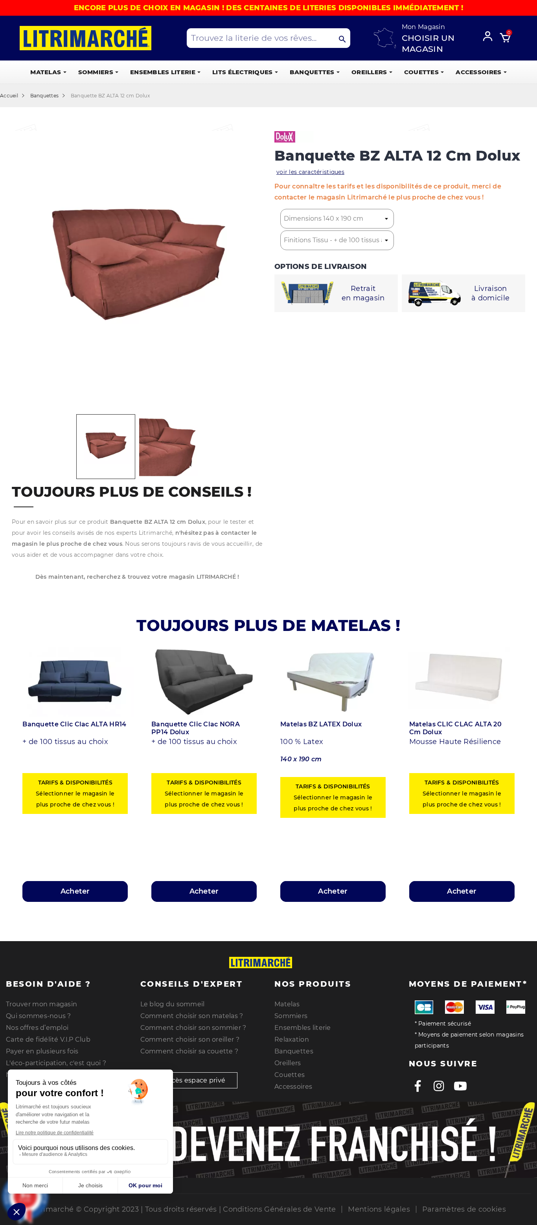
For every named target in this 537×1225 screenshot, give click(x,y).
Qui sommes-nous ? (38, 1016)
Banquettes (293, 1051)
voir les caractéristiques (310, 172)
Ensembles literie (302, 1027)
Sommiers (290, 1016)
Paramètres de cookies (464, 1209)
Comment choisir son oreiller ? (189, 1039)
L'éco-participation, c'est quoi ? (56, 1063)
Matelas (287, 1004)
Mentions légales (379, 1209)
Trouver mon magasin (41, 1004)
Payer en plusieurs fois (42, 1051)
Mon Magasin (423, 27)
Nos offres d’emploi (37, 1027)
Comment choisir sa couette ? (189, 1051)
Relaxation (291, 1039)
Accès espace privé (193, 1080)
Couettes (289, 1075)
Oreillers (287, 1063)
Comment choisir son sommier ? (193, 1027)
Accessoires (293, 1086)
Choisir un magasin (428, 43)
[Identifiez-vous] (490, 35)
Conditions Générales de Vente (279, 1209)
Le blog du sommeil (172, 1004)
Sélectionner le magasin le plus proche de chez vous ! (75, 793)
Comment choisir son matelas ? (191, 1016)
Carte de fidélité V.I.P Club (48, 1039)
